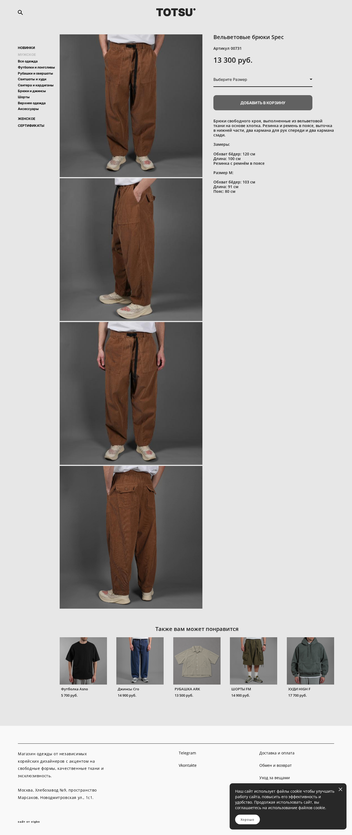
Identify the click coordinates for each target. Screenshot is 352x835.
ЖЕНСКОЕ (26, 119)
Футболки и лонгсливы (36, 67)
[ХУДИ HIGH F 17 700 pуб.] (310, 661)
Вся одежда (28, 61)
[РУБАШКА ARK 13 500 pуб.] (197, 661)
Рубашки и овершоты (35, 73)
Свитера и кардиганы (36, 85)
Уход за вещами (274, 777)
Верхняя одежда (32, 103)
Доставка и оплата (277, 753)
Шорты (24, 97)
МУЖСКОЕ (27, 55)
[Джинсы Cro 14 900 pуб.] (140, 661)
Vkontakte (188, 765)
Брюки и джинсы (32, 91)
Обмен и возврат (275, 765)
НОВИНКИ (26, 48)
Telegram (187, 753)
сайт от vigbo (29, 821)
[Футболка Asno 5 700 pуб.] (83, 661)
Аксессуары (28, 109)
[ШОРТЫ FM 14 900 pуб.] (253, 661)
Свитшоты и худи (32, 79)
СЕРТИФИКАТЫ (31, 126)
